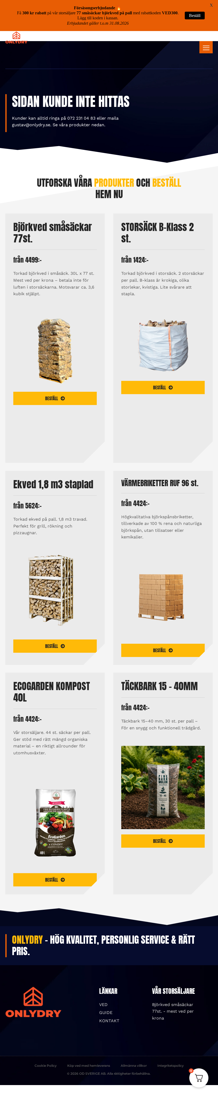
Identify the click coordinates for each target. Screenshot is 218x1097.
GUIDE (105, 1012)
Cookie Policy (46, 1066)
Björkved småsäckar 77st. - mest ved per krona (173, 1011)
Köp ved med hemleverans (88, 1066)
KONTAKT (109, 1020)
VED (103, 1004)
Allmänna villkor (134, 1066)
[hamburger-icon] (206, 47)
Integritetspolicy (170, 1066)
